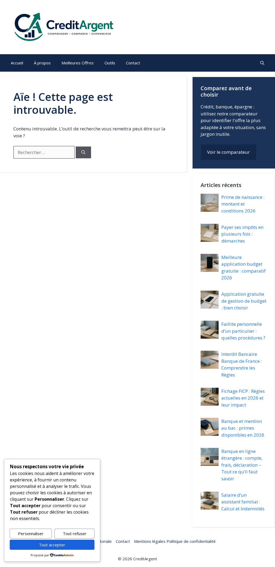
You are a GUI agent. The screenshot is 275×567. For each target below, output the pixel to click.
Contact (133, 62)
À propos (42, 62)
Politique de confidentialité (190, 541)
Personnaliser (31, 533)
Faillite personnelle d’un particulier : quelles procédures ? (243, 331)
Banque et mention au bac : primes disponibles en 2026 (242, 428)
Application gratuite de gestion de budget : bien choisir (243, 301)
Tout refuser (74, 533)
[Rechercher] (83, 153)
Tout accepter (52, 544)
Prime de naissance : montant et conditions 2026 (243, 204)
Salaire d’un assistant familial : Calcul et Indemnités (243, 502)
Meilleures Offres (77, 62)
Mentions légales (149, 541)
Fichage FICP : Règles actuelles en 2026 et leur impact (243, 398)
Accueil (17, 62)
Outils (109, 62)
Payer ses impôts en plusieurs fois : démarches (242, 234)
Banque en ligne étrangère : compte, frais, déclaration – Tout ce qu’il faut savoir (241, 465)
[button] (262, 63)
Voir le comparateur (228, 152)
